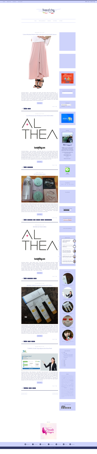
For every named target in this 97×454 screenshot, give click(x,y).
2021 (63, 352)
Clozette (65, 380)
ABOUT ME (9, 1)
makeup (72, 385)
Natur (73, 386)
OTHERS (60, 20)
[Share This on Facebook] (52, 106)
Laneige (25, 341)
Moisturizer (67, 386)
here (68, 156)
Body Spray (67, 379)
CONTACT (14, 1)
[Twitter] (93, 1)
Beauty (64, 378)
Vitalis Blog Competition (64, 395)
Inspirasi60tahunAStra (64, 384)
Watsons (71, 395)
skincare (33, 341)
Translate (68, 106)
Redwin (62, 389)
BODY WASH (70, 379)
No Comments (64, 262)
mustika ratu (70, 386)
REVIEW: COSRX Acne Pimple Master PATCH (67, 328)
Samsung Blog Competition (67, 390)
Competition (71, 380)
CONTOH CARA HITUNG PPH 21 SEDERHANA (68, 357)
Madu (70, 385)
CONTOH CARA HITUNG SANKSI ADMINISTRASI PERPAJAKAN (66, 241)
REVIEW (49, 20)
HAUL (36, 20)
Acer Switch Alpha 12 (66, 376)
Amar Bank (67, 377)
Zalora (63, 396)
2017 (63, 364)
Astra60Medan (70, 377)
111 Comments (64, 253)
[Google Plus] (89, 1)
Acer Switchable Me (71, 376)
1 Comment (64, 243)
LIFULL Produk (66, 385)
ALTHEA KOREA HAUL (40, 174)
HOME (4, 1)
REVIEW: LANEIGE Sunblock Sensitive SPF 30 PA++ (40, 285)
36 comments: (25, 166)
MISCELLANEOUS (42, 20)
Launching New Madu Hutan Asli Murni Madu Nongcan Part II (67, 261)
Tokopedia (67, 393)
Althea (25, 167)
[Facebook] (87, 1)
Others (29, 108)
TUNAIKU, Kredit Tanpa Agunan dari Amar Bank (39, 348)
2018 (63, 363)
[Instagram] (90, 1)
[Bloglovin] (86, 1)
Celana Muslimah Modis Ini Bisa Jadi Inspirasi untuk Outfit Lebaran (39, 34)
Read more (67, 243)
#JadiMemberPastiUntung (64, 375)
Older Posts (55, 393)
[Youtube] (94, 1)
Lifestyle (62, 385)
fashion (25, 108)
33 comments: (25, 277)
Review (35, 278)
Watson (69, 395)
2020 (63, 360)
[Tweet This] (56, 106)
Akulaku (62, 377)
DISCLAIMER (20, 1)
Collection (67, 380)
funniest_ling (67, 174)
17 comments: (25, 340)
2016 (63, 365)
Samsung (62, 390)
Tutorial (68, 394)
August (64, 359)
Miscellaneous (30, 167)
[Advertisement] (18, 25)
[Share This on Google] (54, 106)
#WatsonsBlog (70, 375)
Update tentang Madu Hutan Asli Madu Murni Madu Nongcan (67, 256)
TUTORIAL (55, 20)
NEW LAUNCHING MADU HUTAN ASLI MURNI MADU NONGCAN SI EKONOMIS (66, 251)
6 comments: (24, 107)
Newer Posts (24, 393)
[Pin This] (55, 106)
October (64, 353)
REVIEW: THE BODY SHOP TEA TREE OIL (67, 342)
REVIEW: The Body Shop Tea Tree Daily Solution (67, 285)
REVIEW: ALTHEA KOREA (39, 227)
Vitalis (73, 394)
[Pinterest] (91, 1)
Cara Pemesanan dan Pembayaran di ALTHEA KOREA (39, 115)
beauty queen (67, 378)
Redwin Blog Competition (66, 389)
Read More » (40, 161)
